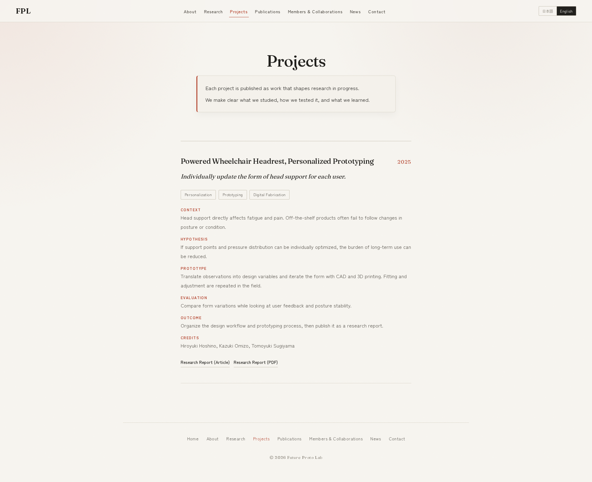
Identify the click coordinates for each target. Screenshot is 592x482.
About (190, 11)
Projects (239, 11)
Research (213, 11)
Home (193, 438)
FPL (23, 10)
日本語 (547, 11)
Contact (377, 11)
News (355, 11)
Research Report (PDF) (256, 362)
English (566, 11)
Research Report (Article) (205, 362)
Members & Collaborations (315, 11)
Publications (268, 11)
